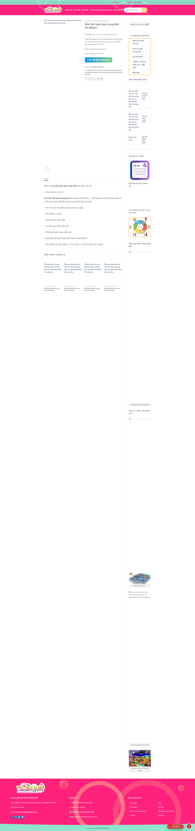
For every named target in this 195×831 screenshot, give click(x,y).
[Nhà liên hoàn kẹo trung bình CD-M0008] (93, 274)
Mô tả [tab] (46, 180)
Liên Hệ (120, 10)
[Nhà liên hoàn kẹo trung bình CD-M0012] (73, 274)
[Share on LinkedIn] (101, 79)
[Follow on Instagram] (15, 817)
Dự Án (110, 10)
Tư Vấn (115, 10)
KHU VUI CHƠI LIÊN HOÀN (98, 10)
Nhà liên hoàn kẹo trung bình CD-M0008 (92, 289)
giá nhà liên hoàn (92, 70)
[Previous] (44, 277)
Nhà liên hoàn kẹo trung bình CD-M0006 (112, 289)
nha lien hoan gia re (98, 72)
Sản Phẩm (84, 10)
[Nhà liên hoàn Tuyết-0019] (134, 122)
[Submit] (144, 10)
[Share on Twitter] (90, 79)
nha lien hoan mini (110, 72)
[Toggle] (131, 40)
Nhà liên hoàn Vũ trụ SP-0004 (144, 96)
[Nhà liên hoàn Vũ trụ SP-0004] (134, 99)
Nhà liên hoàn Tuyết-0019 (144, 119)
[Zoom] (47, 169)
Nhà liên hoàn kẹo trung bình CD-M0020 (51, 289)
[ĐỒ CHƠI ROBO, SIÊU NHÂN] (134, 142)
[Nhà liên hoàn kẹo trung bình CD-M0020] (53, 274)
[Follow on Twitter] (19, 817)
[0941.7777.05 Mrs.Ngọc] (150, 2)
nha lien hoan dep (111, 70)
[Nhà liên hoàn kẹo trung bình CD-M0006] (113, 274)
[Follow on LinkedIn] (22, 817)
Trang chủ (68, 10)
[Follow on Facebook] (12, 817)
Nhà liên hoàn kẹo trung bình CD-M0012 (71, 289)
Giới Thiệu (76, 10)
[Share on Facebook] (86, 79)
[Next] (122, 277)
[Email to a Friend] (94, 79)
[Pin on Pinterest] (97, 79)
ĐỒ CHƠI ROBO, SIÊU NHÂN (144, 140)
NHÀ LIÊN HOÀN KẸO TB (101, 21)
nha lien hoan (102, 70)
